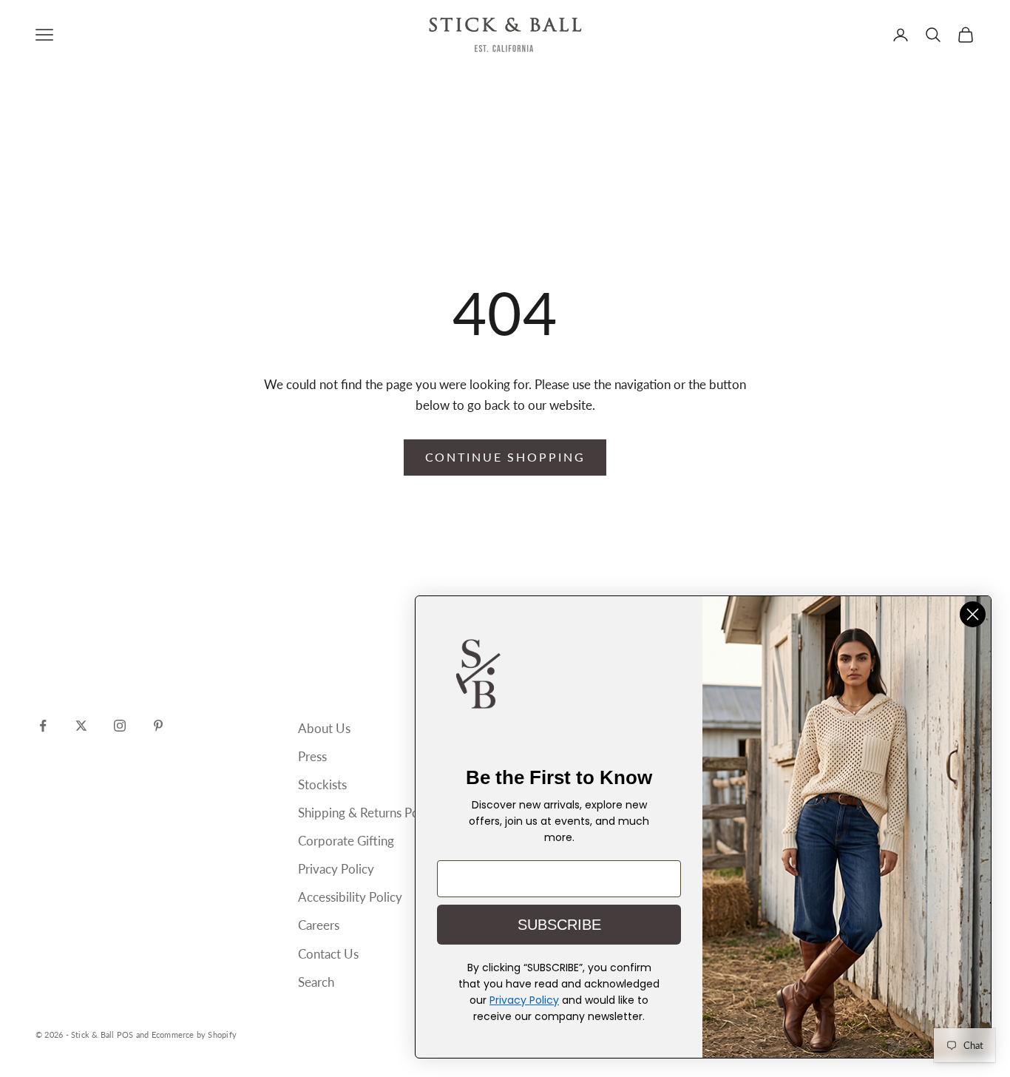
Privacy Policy (336, 869)
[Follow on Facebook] (42, 725)
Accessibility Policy (350, 897)
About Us (324, 728)
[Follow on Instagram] (119, 725)
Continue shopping (505, 457)
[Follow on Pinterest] (158, 725)
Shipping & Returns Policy (368, 812)
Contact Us (328, 954)
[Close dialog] (973, 614)
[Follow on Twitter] (81, 725)
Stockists (322, 784)
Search (316, 982)
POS (125, 1034)
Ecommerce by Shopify (194, 1034)
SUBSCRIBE (559, 924)
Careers (318, 925)
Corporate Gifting (346, 840)
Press (312, 756)
